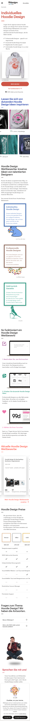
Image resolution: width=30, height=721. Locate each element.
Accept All (7, 717)
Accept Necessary (20, 717)
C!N (16, 697)
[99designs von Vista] (13, 3)
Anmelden (26, 3)
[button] (19, 119)
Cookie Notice (22, 713)
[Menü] (2, 3)
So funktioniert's (14, 88)
